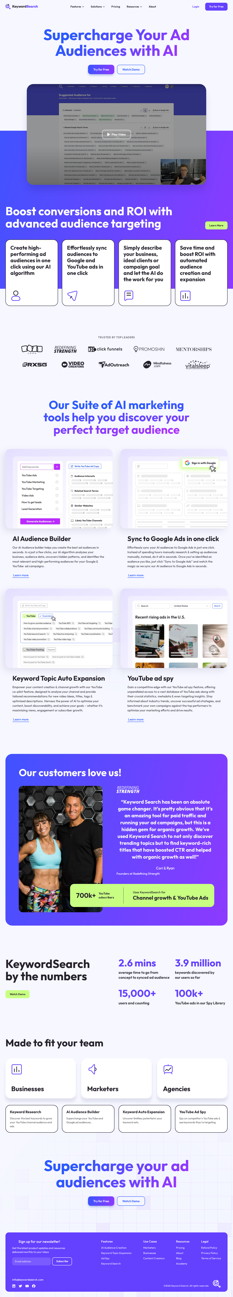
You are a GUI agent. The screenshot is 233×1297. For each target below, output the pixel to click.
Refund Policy (209, 1247)
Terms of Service (211, 1258)
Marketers (149, 1247)
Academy (181, 1263)
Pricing (180, 1247)
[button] (77, 6)
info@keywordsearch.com (27, 1279)
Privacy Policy (209, 1253)
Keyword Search (111, 1263)
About (179, 1253)
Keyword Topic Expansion (116, 1253)
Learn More (216, 225)
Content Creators (154, 1258)
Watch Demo (17, 994)
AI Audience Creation (114, 1247)
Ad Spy (105, 1258)
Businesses (149, 1253)
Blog (178, 1258)
